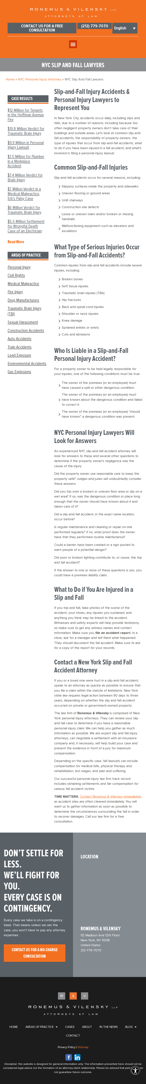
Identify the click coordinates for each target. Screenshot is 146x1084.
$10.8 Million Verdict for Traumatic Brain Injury (26, 131)
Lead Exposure (19, 355)
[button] (73, 44)
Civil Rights (16, 275)
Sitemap (83, 1047)
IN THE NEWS (109, 1026)
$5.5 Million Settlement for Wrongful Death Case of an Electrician (26, 226)
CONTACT (73, 1035)
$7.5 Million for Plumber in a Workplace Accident (26, 161)
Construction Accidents (26, 330)
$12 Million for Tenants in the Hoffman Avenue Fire (26, 115)
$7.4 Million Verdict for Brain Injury (25, 177)
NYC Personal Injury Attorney (39, 79)
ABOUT (87, 1026)
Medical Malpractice (23, 283)
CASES (70, 1026)
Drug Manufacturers (23, 300)
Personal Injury (19, 267)
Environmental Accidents (27, 363)
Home (10, 79)
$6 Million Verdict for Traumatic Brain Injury (24, 210)
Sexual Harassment (23, 322)
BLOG (129, 1026)
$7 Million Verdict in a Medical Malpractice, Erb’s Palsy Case (24, 193)
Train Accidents (20, 347)
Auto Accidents (19, 338)
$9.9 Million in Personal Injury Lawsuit (26, 145)
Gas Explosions (19, 371)
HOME (14, 1026)
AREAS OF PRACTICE (39, 1026)
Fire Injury (15, 291)
